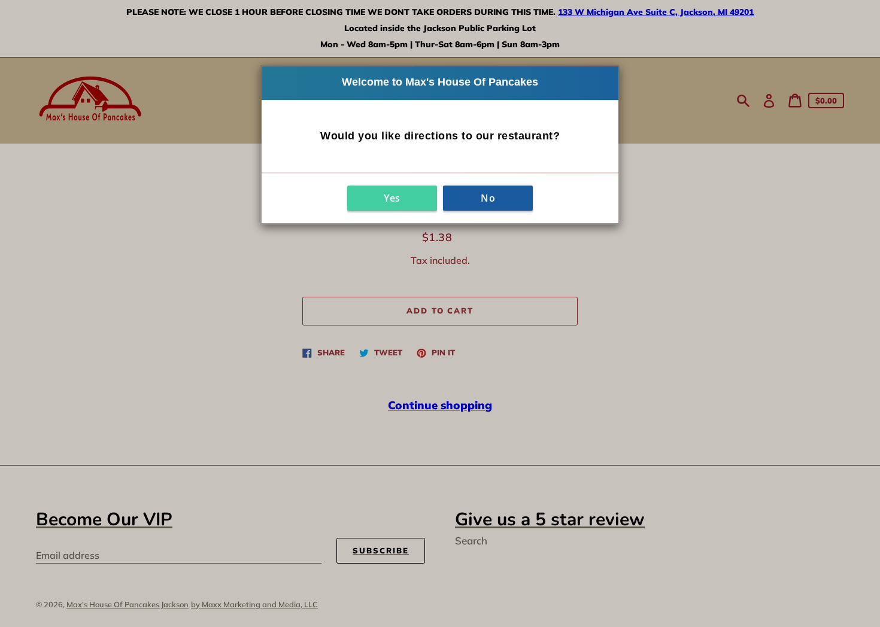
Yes (392, 198)
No (488, 198)
